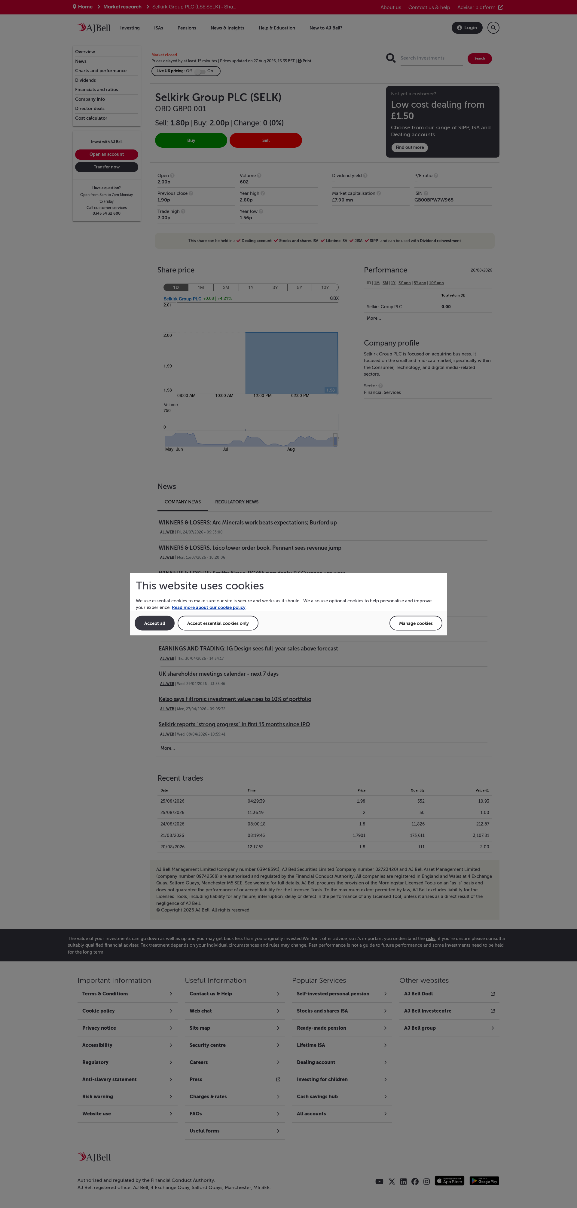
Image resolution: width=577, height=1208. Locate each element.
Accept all (154, 623)
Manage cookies (416, 623)
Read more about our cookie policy (209, 607)
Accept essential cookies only (218, 623)
